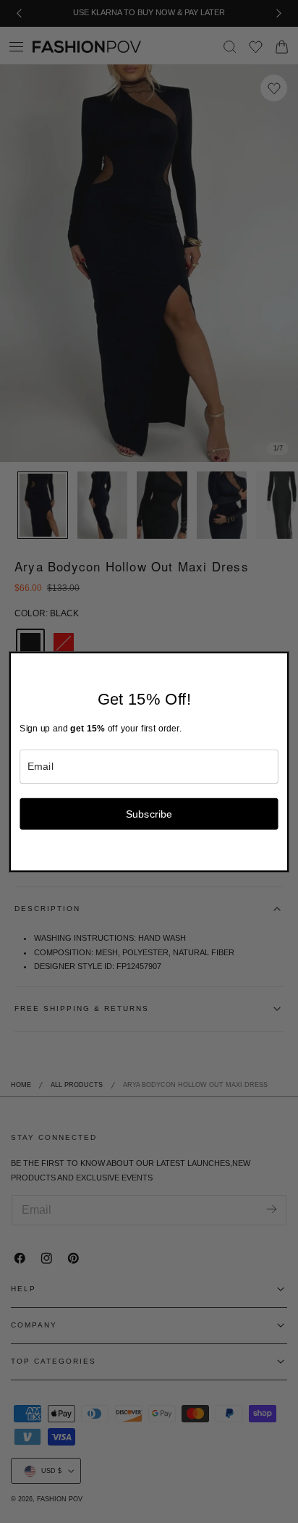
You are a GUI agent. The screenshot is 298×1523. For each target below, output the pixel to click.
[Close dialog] (280, 660)
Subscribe (149, 813)
